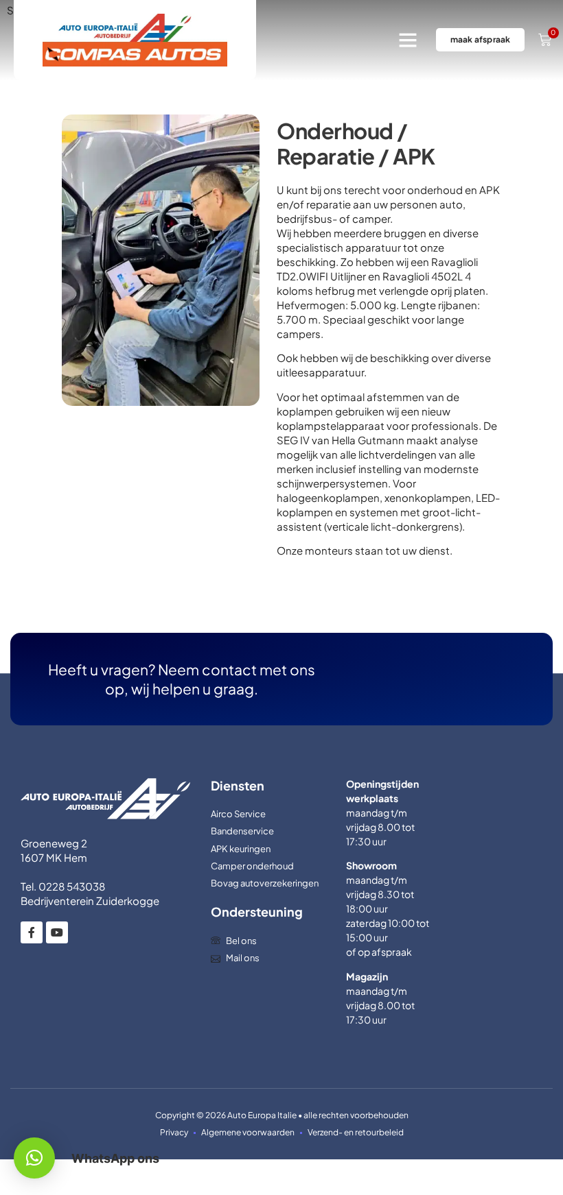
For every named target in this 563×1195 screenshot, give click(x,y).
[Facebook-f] (32, 932)
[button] (407, 39)
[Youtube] (57, 932)
